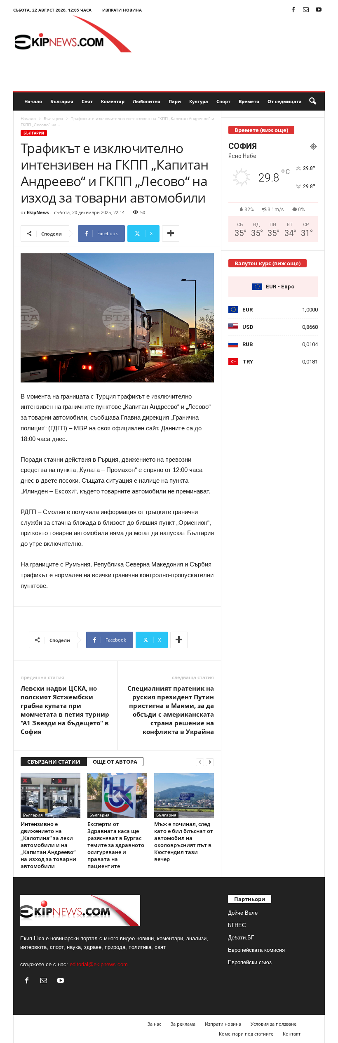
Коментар (112, 101)
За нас (154, 1024)
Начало (33, 101)
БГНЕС (237, 925)
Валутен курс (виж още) (267, 263)
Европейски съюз (250, 962)
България (61, 101)
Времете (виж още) (261, 130)
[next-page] (210, 761)
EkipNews (38, 212)
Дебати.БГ (241, 937)
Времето (249, 101)
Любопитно (146, 101)
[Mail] (306, 10)
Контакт (291, 1034)
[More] (170, 233)
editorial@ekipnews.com (99, 964)
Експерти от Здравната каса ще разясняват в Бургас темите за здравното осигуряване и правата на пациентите (115, 845)
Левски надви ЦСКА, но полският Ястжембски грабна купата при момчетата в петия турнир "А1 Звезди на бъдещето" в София (65, 710)
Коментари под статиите (246, 1034)
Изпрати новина (122, 10)
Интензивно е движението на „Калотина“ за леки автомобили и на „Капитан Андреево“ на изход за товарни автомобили (48, 845)
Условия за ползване (273, 1024)
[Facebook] (293, 10)
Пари (175, 101)
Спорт (223, 101)
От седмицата (285, 101)
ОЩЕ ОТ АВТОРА (115, 761)
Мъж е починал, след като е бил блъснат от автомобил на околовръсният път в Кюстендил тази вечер (183, 841)
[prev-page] (200, 761)
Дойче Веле (243, 913)
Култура (198, 101)
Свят (87, 101)
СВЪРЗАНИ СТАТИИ (53, 761)
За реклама (183, 1024)
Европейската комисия (256, 950)
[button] (312, 101)
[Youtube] (319, 10)
